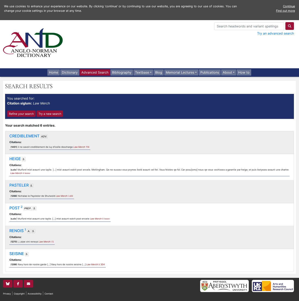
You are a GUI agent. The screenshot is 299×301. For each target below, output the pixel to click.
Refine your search (21, 113)
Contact (49, 293)
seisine (16, 253)
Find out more (285, 10)
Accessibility (34, 293)
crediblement (24, 136)
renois (17, 230)
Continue (289, 6)
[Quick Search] (289, 26)
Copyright (19, 293)
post (16, 207)
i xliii (64, 196)
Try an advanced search (275, 33)
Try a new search (49, 113)
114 (81, 147)
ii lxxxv (20, 173)
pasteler (19, 185)
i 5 (46, 241)
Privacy (7, 293)
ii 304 (95, 264)
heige (15, 158)
